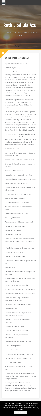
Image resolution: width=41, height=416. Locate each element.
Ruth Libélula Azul (20, 25)
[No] (38, 408)
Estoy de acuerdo (20, 412)
